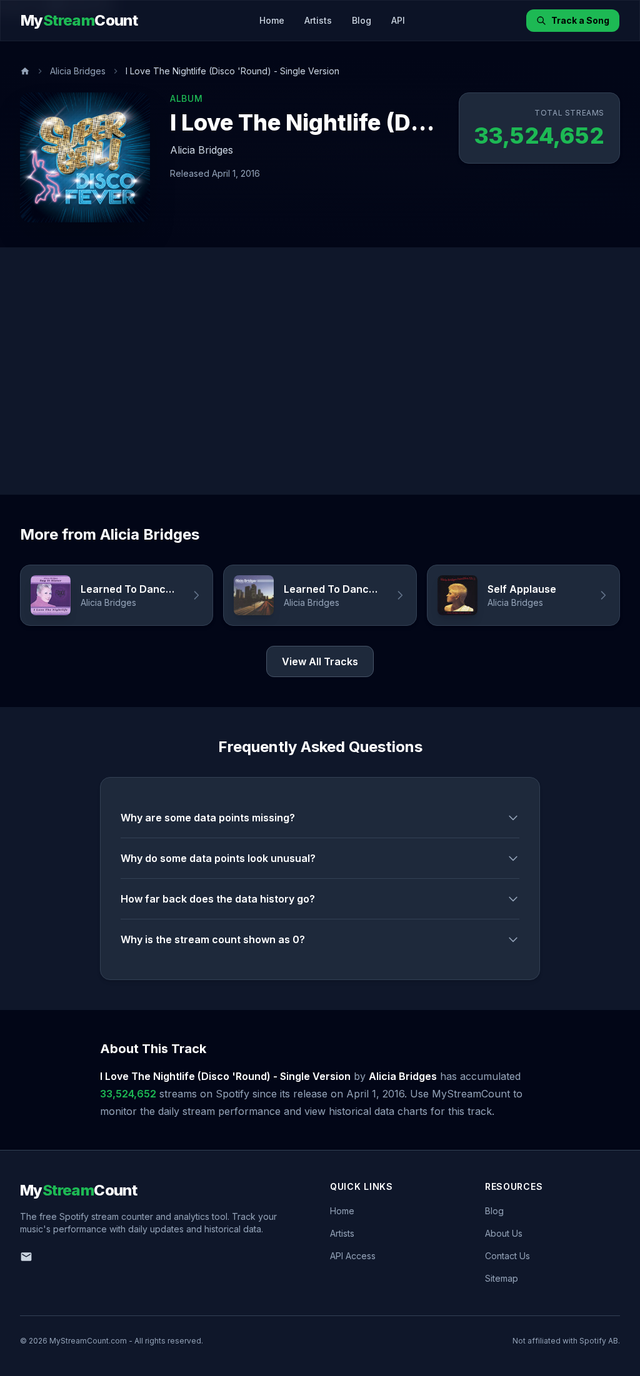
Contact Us (507, 1255)
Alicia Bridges (78, 71)
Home (271, 20)
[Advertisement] (320, 371)
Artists (318, 20)
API (398, 20)
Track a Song (580, 20)
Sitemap (501, 1278)
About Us (503, 1233)
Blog (361, 20)
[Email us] (26, 1256)
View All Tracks (320, 661)
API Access (353, 1255)
